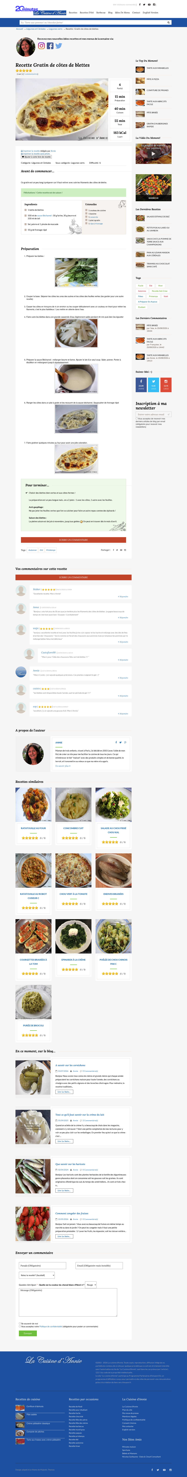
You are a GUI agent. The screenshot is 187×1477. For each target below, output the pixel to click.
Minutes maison (129, 1447)
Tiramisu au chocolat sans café (158, 265)
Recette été (73, 1439)
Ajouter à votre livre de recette (37, 156)
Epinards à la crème (73, 959)
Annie (36, 670)
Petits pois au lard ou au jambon (158, 229)
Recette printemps (76, 1436)
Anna (36, 607)
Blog (110, 12)
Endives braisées (113, 894)
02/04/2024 (63, 1170)
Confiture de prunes (157, 90)
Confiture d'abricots (35, 1406)
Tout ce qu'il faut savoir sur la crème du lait (79, 1114)
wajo (35, 628)
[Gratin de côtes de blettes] (61, 109)
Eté (41, 550)
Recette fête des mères (78, 1423)
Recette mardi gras (77, 1429)
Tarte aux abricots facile (156, 102)
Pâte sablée (32, 1414)
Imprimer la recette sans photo (36, 153)
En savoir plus (62, 766)
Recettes (73, 12)
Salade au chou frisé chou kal (113, 830)
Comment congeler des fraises (71, 1213)
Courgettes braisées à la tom (33, 961)
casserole (94, 217)
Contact (136, 12)
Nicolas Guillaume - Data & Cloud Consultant (141, 1456)
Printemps (50, 550)
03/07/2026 (63, 1071)
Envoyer (28, 1333)
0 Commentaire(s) (90, 1071)
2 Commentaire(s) (90, 1120)
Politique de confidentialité (50, 1326)
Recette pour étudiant (78, 1410)
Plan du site (127, 1410)
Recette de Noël (75, 1406)
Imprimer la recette (31, 150)
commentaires (31, 74)
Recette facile (74, 1413)
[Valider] (169, 414)
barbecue (101, 12)
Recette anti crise (159, 291)
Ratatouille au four (33, 828)
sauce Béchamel (44, 215)
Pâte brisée (152, 112)
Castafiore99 (48, 652)
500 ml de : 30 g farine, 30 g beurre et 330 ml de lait (52, 217)
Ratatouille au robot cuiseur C (33, 896)
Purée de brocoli (33, 1025)
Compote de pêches (35, 1431)
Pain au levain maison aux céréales (158, 254)
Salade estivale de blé (158, 216)
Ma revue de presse (130, 1413)
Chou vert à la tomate (73, 894)
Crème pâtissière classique (38, 1423)
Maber (36, 589)
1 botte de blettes (36, 210)
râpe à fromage (96, 223)
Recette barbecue (76, 1426)
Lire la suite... (64, 1092)
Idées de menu (122, 12)
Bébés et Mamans (129, 1453)
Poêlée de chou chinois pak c (113, 961)
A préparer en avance (147, 302)
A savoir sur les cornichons (70, 1065)
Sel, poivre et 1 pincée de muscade (43, 224)
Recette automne (76, 1443)
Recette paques (75, 1433)
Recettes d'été (87, 12)
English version (150, 12)
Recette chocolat (76, 1416)
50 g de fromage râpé (37, 230)
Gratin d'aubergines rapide (157, 125)
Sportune (126, 1450)
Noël (166, 296)
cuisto (36, 688)
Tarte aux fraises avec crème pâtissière (44, 1439)
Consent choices (129, 1423)
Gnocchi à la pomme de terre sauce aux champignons (159, 242)
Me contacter (128, 1426)
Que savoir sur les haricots (70, 1164)
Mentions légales (129, 1416)
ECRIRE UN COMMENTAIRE (73, 539)
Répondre (124, 596)
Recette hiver (74, 1446)
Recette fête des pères (78, 1420)
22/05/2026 (63, 1219)
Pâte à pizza (153, 79)
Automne (32, 550)
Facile (140, 286)
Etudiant (141, 307)
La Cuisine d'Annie (130, 1406)
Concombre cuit (73, 828)
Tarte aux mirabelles (158, 68)
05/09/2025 (63, 1120)
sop (35, 706)
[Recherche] (168, 22)
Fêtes (140, 296)
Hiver (160, 286)
